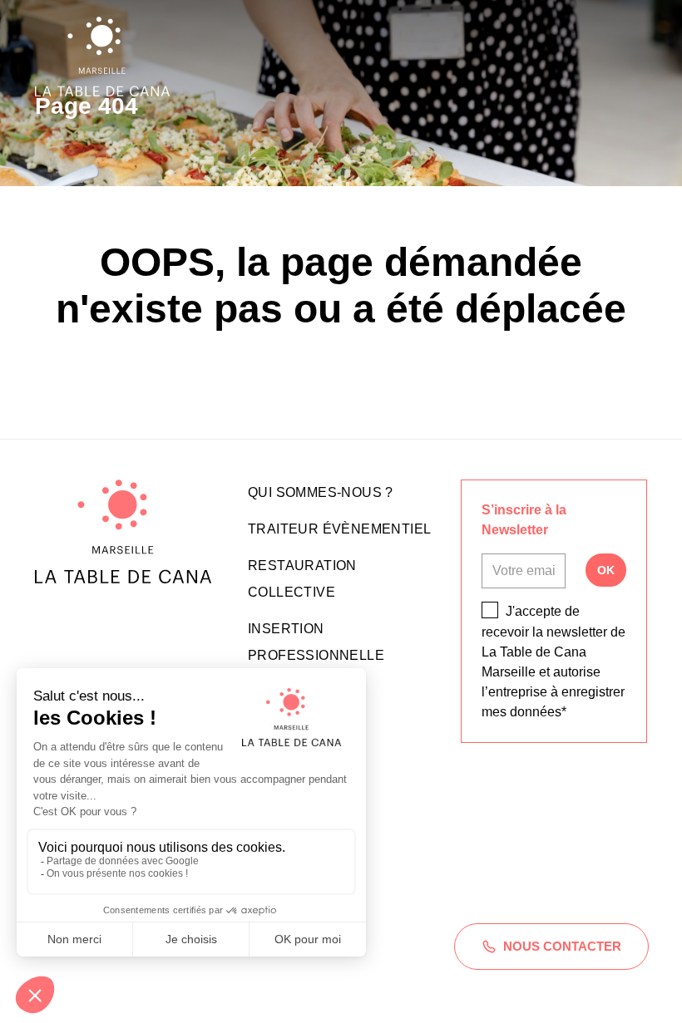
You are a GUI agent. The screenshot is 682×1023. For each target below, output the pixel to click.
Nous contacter (562, 946)
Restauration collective (302, 578)
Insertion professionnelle (316, 642)
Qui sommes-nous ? (320, 492)
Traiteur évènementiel (339, 529)
